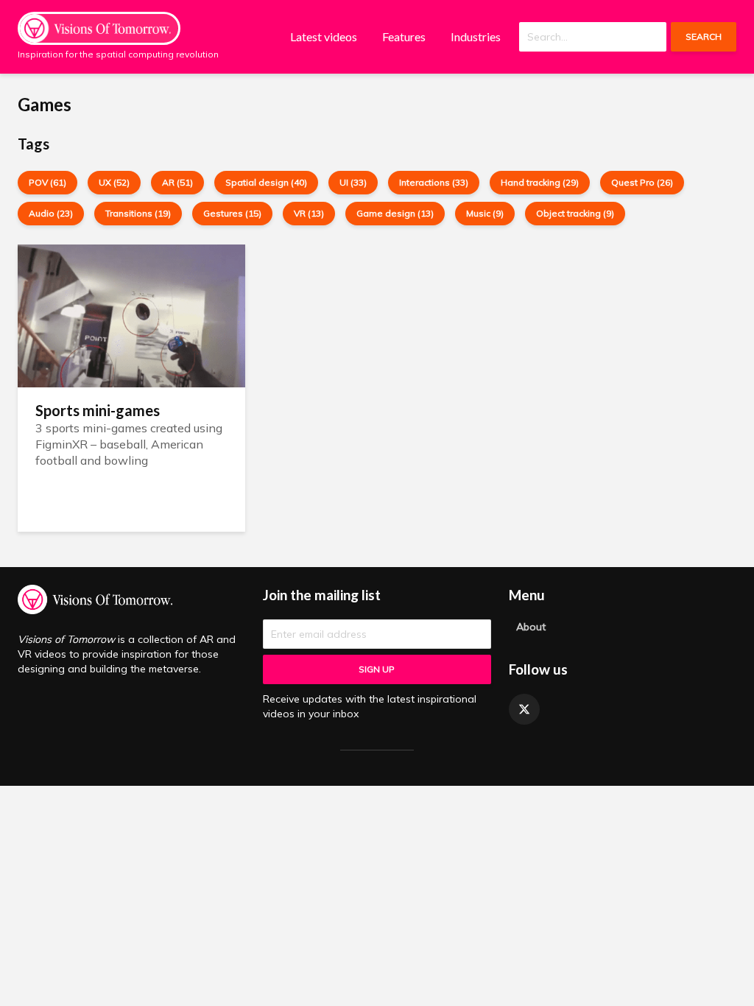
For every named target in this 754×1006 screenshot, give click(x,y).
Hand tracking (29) (540, 182)
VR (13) (309, 213)
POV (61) (47, 182)
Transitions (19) (138, 213)
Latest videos (323, 36)
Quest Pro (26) (642, 182)
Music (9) (485, 213)
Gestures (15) (232, 213)
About (531, 626)
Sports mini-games (97, 410)
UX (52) (114, 182)
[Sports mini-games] (131, 314)
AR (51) (177, 182)
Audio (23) (51, 213)
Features (404, 36)
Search (704, 36)
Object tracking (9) (575, 213)
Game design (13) (395, 213)
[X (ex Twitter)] (524, 709)
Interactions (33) (433, 182)
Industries (476, 36)
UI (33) (353, 182)
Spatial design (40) (266, 182)
